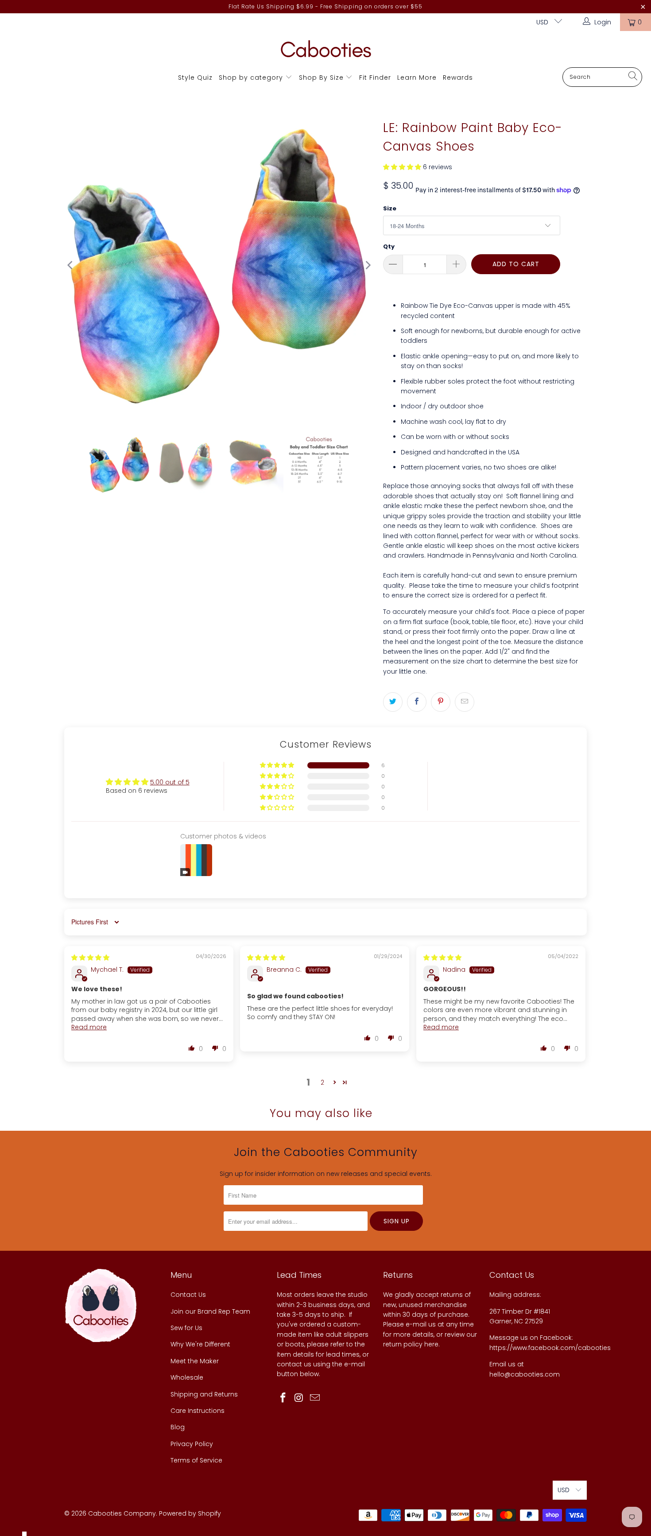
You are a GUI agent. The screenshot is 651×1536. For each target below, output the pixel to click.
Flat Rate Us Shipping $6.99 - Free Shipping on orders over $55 (325, 6)
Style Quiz (195, 77)
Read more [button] (89, 1027)
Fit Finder (375, 77)
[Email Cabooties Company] (315, 1398)
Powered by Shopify (190, 1513)
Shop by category (251, 77)
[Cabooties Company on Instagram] (299, 1398)
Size (389, 208)
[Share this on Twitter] (393, 702)
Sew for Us (186, 1327)
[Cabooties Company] (325, 51)
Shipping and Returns (204, 1394)
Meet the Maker (194, 1361)
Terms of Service (196, 1460)
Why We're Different (200, 1344)
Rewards (458, 77)
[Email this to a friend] (464, 702)
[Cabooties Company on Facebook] (283, 1398)
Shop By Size (321, 77)
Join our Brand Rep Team (210, 1311)
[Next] (367, 265)
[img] (90, 957)
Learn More (417, 77)
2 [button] (322, 1082)
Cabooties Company (122, 1513)
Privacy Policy (191, 1443)
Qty (389, 246)
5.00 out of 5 (170, 782)
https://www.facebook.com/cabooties (550, 1347)
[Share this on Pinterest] (440, 702)
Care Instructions (197, 1410)
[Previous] (71, 265)
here (431, 1344)
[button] (402, 167)
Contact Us (188, 1294)
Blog (177, 1427)
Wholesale (186, 1377)
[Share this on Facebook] (416, 702)
